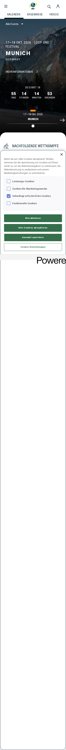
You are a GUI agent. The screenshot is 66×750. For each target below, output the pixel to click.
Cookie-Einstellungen (33, 247)
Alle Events (12, 24)
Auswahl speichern (33, 237)
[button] (6, 4)
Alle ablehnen (33, 218)
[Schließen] (62, 154)
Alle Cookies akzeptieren (33, 227)
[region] (33, 450)
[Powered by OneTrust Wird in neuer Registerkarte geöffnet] (50, 257)
